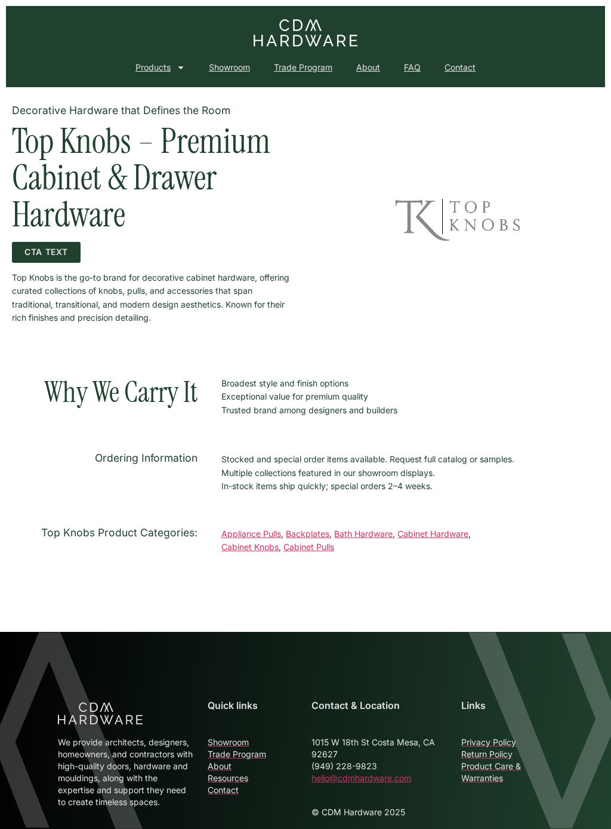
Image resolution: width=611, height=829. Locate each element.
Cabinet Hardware (432, 534)
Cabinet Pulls (308, 547)
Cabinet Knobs (250, 547)
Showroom (229, 67)
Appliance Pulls (251, 534)
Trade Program (303, 67)
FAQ (412, 67)
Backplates (307, 534)
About (368, 67)
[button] (46, 252)
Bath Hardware (363, 534)
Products (153, 67)
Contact (460, 67)
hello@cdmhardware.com (361, 778)
